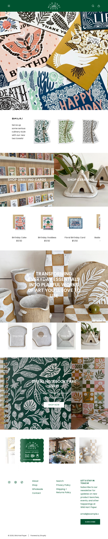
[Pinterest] (15, 482)
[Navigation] (9, 6)
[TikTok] (22, 482)
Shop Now (17, 335)
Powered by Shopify (38, 535)
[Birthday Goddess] (47, 222)
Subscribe (90, 522)
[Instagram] (9, 482)
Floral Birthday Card (75, 237)
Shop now (54, 404)
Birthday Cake (19, 237)
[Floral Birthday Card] (75, 222)
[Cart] (99, 6)
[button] (11, 227)
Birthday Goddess (47, 237)
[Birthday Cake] (19, 222)
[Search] (93, 6)
